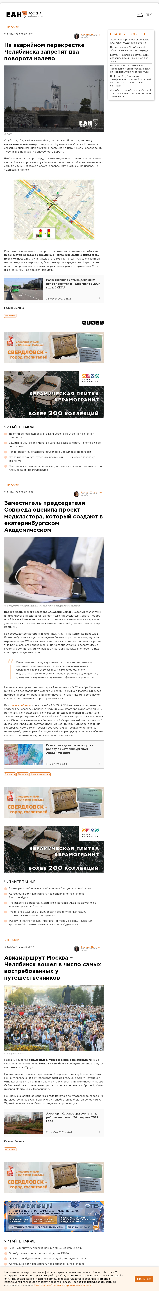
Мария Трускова (91, 493)
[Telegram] (93, 323)
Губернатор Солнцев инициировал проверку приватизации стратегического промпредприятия (47, 914)
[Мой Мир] (97, 323)
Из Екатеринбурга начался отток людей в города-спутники (47, 1259)
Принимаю (144, 1279)
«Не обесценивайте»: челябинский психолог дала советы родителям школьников (130, 93)
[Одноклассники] (89, 323)
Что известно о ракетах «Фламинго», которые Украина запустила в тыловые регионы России (52, 905)
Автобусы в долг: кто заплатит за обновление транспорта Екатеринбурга (46, 896)
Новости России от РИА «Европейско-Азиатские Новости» (17, 15)
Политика (10, 774)
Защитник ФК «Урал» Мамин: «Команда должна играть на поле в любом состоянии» (55, 445)
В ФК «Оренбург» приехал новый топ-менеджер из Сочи (45, 1248)
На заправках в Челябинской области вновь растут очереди (129, 48)
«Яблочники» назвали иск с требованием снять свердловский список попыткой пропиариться (130, 69)
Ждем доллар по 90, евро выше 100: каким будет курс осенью (129, 41)
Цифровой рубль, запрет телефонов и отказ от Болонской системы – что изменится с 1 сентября (130, 81)
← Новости (11, 27)
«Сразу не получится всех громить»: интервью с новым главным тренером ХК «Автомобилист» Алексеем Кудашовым (50, 923)
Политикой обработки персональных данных (63, 1285)
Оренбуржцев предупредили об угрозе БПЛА (39, 1253)
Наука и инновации (40, 774)
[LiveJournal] (102, 323)
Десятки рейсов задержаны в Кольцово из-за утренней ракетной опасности (51, 436)
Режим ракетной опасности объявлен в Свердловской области (50, 452)
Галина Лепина (90, 35)
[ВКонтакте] (84, 323)
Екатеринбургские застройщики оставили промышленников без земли (129, 58)
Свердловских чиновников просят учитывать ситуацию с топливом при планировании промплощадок (55, 468)
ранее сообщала (20, 705)
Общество (10, 316)
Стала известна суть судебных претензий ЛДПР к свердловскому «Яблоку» (52, 459)
